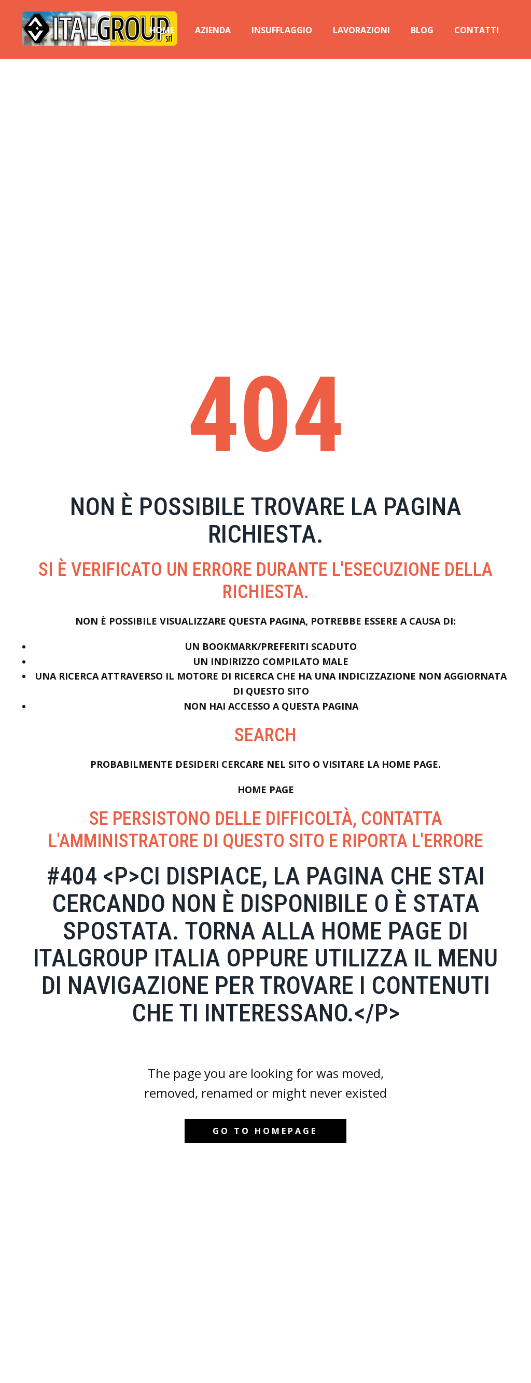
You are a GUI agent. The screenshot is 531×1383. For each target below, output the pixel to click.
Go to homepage (265, 1131)
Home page (265, 789)
